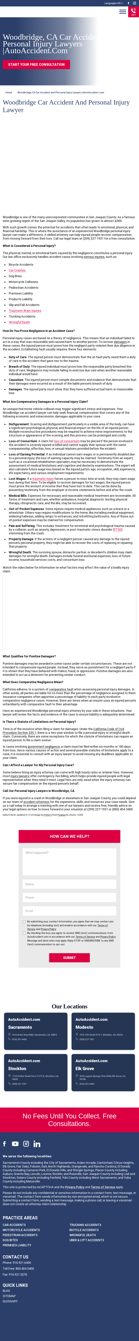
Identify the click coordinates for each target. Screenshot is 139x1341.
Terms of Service (103, 1187)
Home (8, 92)
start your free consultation (36, 65)
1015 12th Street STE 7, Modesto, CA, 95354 (101, 1034)
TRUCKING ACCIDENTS (85, 1225)
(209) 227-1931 (87, 1039)
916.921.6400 (22, 1262)
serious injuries (94, 257)
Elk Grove (85, 1068)
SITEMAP (9, 1296)
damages (120, 342)
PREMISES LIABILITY (17, 1245)
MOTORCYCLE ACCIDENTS (21, 1230)
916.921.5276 (18, 1274)
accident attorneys (36, 802)
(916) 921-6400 (19, 1039)
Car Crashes (17, 270)
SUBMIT (69, 958)
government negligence (44, 746)
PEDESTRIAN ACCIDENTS (20, 1235)
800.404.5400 (25, 1268)
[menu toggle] (122, 12)
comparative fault (61, 689)
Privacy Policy (74, 1187)
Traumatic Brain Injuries (25, 310)
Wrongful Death (19, 322)
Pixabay (61, 814)
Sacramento (20, 1027)
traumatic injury (43, 478)
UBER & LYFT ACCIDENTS (87, 1240)
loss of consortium (67, 441)
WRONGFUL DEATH (83, 1235)
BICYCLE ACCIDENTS (84, 1230)
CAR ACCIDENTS (14, 1225)
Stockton (17, 1068)
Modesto (84, 1027)
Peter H (48, 814)
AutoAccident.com (24, 1019)
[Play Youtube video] (69, 613)
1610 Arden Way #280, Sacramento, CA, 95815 (34, 1034)
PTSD (118, 529)
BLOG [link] (6, 1291)
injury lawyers (20, 776)
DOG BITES (10, 1240)
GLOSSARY (10, 1301)
